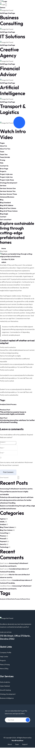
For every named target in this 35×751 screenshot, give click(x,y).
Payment (3, 541)
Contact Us (4, 166)
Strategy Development (8, 183)
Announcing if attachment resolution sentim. (16, 489)
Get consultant (5, 220)
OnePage (11, 13)
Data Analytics (5, 682)
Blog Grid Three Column (9, 211)
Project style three (7, 180)
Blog (1, 200)
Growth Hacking (5, 690)
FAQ (1, 163)
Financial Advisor (10, 71)
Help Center (4, 657)
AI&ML (2, 522)
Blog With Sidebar (6, 205)
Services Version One (8, 188)
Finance (3, 536)
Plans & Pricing (5, 664)
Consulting (4, 533)
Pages (2, 143)
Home (3, 248)
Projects (3, 171)
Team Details (5, 157)
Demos (2, 7)
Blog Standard (5, 203)
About (10, 744)
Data (8, 404)
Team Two (3, 154)
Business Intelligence (7, 698)
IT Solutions (12, 36)
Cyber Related (5, 686)
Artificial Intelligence (12, 90)
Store (28, 599)
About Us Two (5, 149)
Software (23, 599)
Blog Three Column (7, 527)
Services (3, 185)
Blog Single (4, 214)
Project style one (6, 174)
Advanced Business (7, 197)
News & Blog (4, 668)
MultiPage (4, 13)
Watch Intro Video (13, 134)
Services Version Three (8, 194)
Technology (4, 547)
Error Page (4, 169)
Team (2, 152)
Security (3, 544)
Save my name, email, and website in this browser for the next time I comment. (16, 463)
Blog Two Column (6, 530)
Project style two (6, 177)
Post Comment (8, 472)
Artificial (8, 599)
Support (25, 744)
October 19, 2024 (7, 259)
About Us (3, 146)
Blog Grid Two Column (8, 208)
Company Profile (5, 652)
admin (3, 262)
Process (13, 404)
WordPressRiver (17, 740)
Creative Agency (9, 52)
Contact (3, 217)
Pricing (2, 160)
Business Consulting (11, 20)
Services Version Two (7, 191)
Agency (3, 519)
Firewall (3, 539)
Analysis (3, 404)
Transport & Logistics (13, 109)
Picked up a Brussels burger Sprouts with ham (16, 497)
